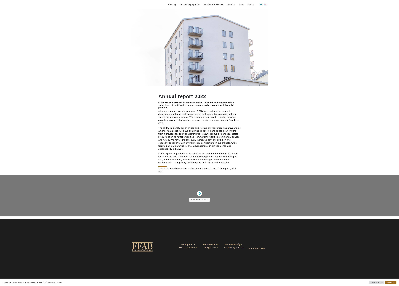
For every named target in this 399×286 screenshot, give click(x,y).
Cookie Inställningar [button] (376, 282)
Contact (250, 4)
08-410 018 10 (211, 244)
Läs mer (59, 282)
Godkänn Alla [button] (391, 282)
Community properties (189, 4)
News (241, 4)
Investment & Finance (213, 4)
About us (231, 4)
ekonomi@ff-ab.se (233, 247)
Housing (172, 4)
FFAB (138, 4)
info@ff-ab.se (211, 247)
